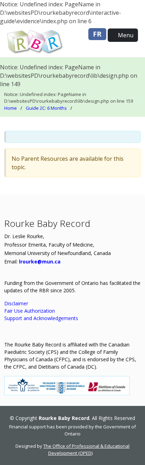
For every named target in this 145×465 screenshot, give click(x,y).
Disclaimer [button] (16, 303)
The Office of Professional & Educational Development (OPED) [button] (86, 449)
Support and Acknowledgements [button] (41, 318)
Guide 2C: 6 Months (46, 108)
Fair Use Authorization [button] (29, 310)
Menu (124, 35)
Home (10, 108)
